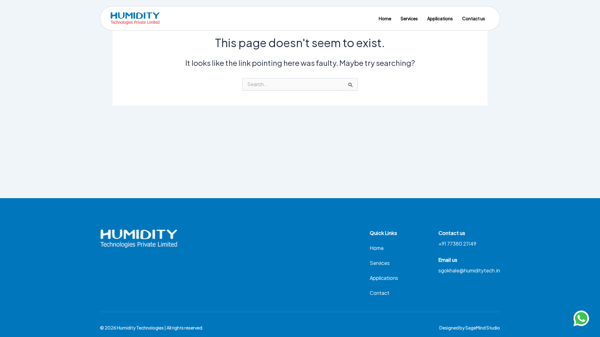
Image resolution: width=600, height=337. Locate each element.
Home (385, 18)
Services (409, 18)
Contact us (473, 18)
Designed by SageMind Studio (469, 327)
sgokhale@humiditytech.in (469, 270)
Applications (440, 18)
